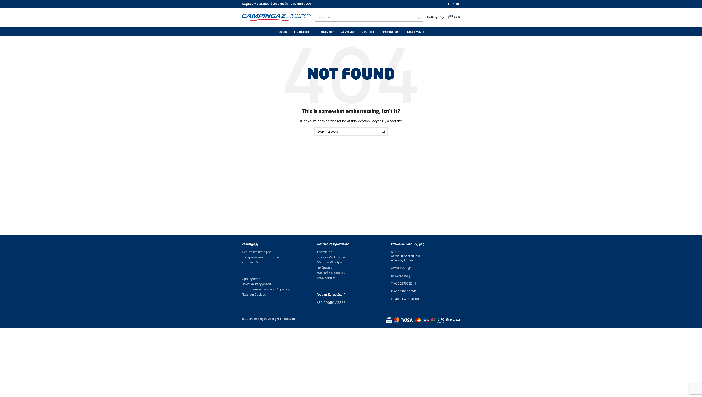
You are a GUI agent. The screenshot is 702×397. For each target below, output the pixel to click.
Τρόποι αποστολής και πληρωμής (266, 289)
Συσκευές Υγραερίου (330, 273)
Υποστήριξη (250, 262)
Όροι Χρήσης (251, 279)
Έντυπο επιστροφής (256, 252)
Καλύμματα (324, 268)
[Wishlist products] (442, 17)
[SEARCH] (419, 17)
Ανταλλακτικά (326, 278)
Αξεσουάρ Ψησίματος (331, 262)
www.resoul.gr (401, 268)
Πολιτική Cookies (254, 294)
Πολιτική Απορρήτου (256, 284)
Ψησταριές (324, 252)
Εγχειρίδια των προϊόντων (260, 257)
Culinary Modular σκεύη (332, 257)
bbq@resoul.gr (401, 276)
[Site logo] (276, 17)
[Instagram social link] (453, 3)
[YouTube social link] (457, 3)
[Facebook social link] (449, 3)
